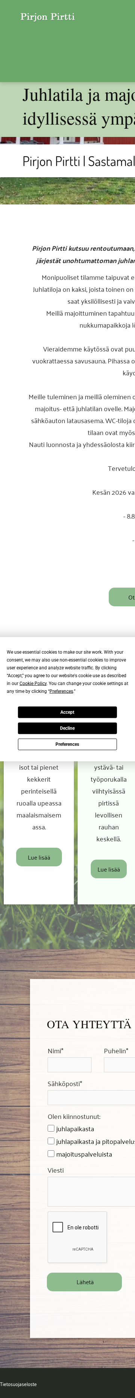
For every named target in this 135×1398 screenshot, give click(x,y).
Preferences (67, 744)
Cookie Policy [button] (33, 683)
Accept (67, 712)
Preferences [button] (61, 691)
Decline (67, 728)
